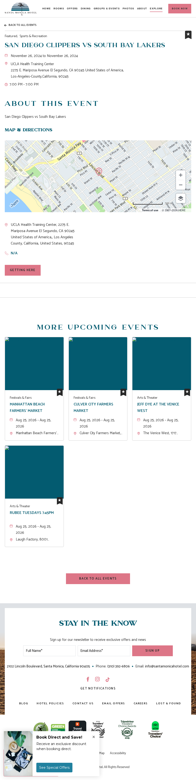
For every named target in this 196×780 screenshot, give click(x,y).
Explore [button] (156, 8)
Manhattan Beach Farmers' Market (27, 407)
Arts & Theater (147, 398)
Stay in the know (98, 623)
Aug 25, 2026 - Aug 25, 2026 (33, 423)
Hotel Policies (50, 703)
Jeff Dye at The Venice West (158, 407)
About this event (52, 103)
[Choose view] (180, 198)
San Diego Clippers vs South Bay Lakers (85, 45)
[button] (179, 8)
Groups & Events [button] (107, 8)
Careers (140, 703)
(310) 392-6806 (118, 666)
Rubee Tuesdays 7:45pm (32, 513)
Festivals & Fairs (21, 398)
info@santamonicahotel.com (167, 666)
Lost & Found (168, 703)
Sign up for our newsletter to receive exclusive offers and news (98, 640)
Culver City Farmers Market (93, 407)
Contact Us (82, 703)
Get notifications (98, 688)
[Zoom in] (180, 175)
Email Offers (113, 703)
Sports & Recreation (26, 36)
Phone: (101, 666)
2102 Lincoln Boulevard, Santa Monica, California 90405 (48, 666)
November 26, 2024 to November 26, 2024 (44, 56)
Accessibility (118, 753)
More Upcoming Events (98, 327)
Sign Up (152, 650)
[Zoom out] (180, 185)
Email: (139, 666)
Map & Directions (28, 130)
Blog (23, 703)
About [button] (142, 8)
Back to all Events (23, 25)
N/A (14, 253)
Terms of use (150, 210)
